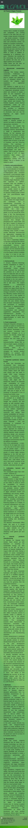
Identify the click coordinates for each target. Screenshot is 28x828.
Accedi (25, 818)
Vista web (25, 819)
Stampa (4, 818)
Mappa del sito (10, 818)
